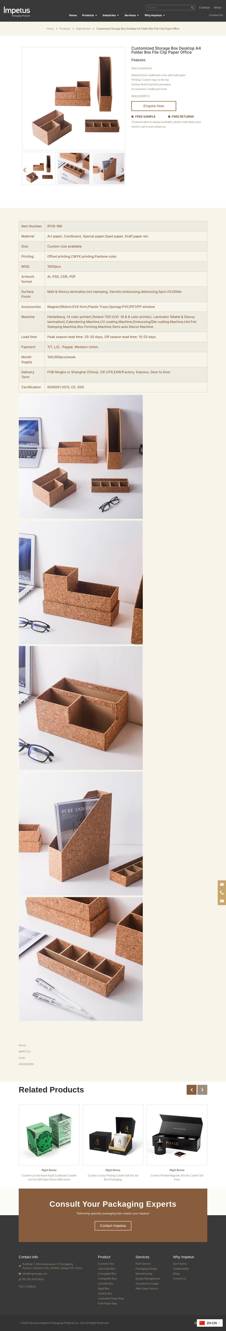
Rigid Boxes (83, 28)
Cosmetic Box (106, 1263)
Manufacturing (144, 1273)
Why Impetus (183, 1257)
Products (65, 28)
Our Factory (180, 1263)
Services (142, 1257)
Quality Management (148, 1278)
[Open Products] (96, 15)
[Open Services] (138, 15)
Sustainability (181, 1268)
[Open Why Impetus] (164, 15)
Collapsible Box (107, 1278)
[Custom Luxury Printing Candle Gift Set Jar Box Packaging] (113, 1134)
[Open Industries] (118, 15)
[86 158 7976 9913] (222, 893)
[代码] (222, 901)
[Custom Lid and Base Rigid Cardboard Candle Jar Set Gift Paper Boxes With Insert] (49, 1134)
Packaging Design (146, 1268)
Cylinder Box (105, 1283)
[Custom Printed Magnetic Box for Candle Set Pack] (177, 1134)
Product (104, 1257)
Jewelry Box (105, 1293)
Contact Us (179, 1278)
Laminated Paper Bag (111, 1298)
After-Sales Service (147, 1288)
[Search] (192, 7)
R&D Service (143, 1263)
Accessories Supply (147, 1283)
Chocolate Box (106, 1268)
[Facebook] (196, 1323)
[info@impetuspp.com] (222, 884)
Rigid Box (104, 1288)
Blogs (176, 1273)
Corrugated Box (107, 1273)
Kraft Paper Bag (107, 1303)
